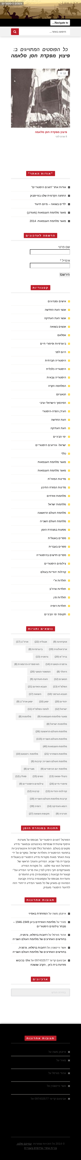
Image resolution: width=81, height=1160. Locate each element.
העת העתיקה (58, 428)
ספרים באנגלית (57, 538)
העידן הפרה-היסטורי (54, 411)
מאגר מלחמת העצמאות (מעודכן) (46, 212)
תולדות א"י (59, 580)
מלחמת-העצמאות (55, 746)
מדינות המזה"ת (57, 478)
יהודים (61, 701)
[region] (40, 9)
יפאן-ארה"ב (25, 701)
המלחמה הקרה (57, 385)
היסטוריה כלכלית (56, 368)
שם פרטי (64, 247)
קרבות (33, 791)
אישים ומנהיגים (57, 301)
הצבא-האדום (37, 686)
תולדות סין (59, 597)
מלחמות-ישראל (57, 724)
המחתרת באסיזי (38, 913)
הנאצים (60, 679)
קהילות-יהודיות (56, 791)
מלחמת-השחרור (55, 754)
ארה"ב (22, 641)
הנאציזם (61, 394)
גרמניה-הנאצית (56, 664)
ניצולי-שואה (58, 776)
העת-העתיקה (39, 679)
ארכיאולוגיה (58, 649)
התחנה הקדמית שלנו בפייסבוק (48, 195)
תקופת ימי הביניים (55, 614)
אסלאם (61, 335)
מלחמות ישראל (57, 504)
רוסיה (35, 806)
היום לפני (60, 352)
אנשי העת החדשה (55, 309)
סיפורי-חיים (58, 783)
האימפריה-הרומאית (26, 664)
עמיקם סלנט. (24, 1143)
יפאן (44, 701)
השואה (35, 694)
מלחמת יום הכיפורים (54, 768)
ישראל (61, 709)
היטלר (62, 671)
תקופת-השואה (39, 813)
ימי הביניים (59, 436)
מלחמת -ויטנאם (27, 754)
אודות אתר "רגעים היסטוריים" (48, 187)
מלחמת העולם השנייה (53, 521)
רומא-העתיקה (57, 806)
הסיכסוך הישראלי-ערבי (53, 402)
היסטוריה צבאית (56, 377)
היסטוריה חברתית (55, 360)
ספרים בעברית (57, 546)
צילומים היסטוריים (55, 563)
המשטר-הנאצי (40, 671)
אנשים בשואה (58, 326)
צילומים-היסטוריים (31, 783)
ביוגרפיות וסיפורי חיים (53, 343)
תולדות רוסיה (58, 605)
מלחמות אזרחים (56, 495)
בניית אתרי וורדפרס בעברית (40, 1148)
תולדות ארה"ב (57, 588)
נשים (38, 776)
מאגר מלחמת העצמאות (52, 462)
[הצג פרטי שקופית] (40, 9)
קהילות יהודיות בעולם (53, 572)
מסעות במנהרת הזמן (53, 529)
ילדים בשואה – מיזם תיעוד (50, 204)
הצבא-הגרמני (57, 694)
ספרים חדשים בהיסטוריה (51, 555)
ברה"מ (61, 656)
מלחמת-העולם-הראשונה (51, 731)
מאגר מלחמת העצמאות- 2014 (48, 221)
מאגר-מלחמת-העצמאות (52, 716)
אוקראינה (60, 641)
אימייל (65, 260)
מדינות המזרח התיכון (53, 487)
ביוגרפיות (36, 649)
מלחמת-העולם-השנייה (51, 739)
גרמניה (42, 656)
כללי (63, 453)
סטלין (20, 776)
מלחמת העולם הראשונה (52, 512)
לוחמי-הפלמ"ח (38, 709)
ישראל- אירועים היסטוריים (50, 445)
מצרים (29, 768)
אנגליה (41, 641)
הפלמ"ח (60, 686)
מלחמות (25, 716)
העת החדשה (58, 419)
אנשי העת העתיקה (55, 318)
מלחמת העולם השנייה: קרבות (49, 761)
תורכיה (61, 813)
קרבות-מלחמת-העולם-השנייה (48, 798)
